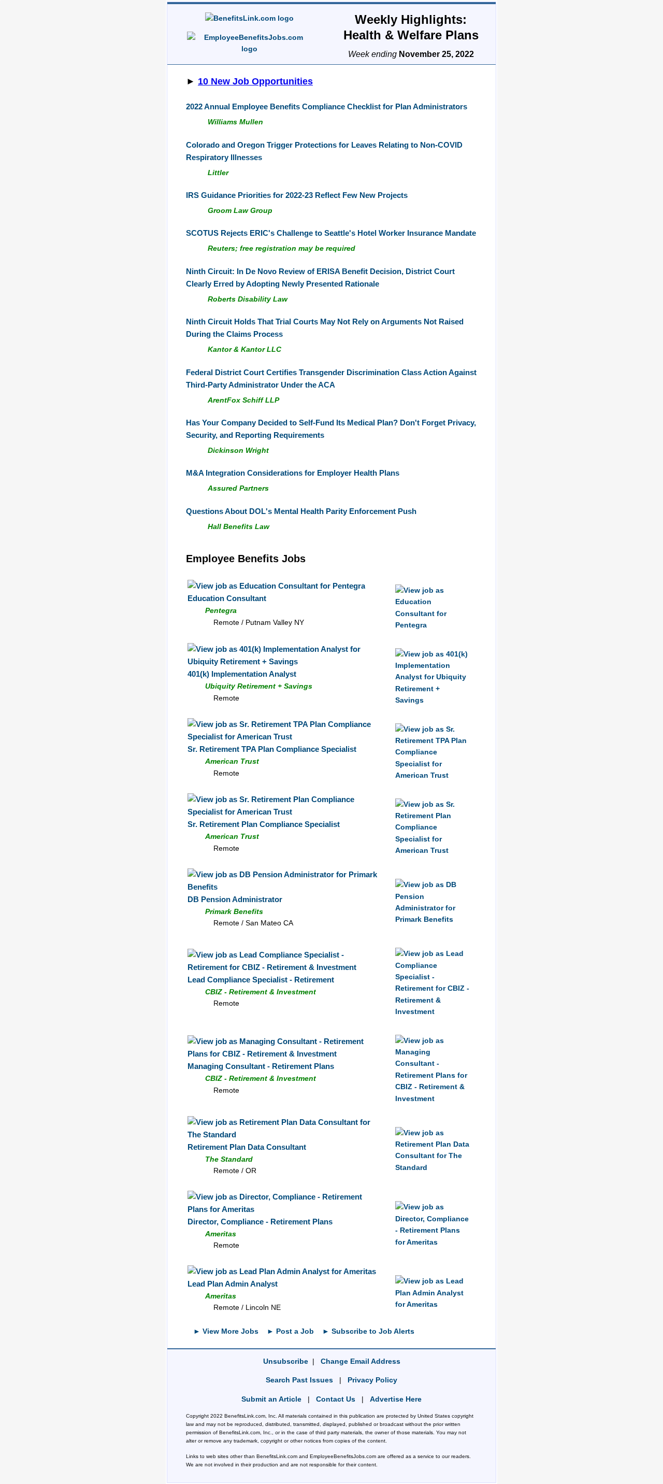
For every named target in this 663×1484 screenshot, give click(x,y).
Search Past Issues (299, 1380)
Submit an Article (271, 1399)
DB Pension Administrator (235, 899)
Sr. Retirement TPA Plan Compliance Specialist (272, 749)
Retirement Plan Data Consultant (247, 1147)
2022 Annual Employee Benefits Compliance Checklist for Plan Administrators (326, 106)
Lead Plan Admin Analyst (233, 1283)
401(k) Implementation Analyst (242, 673)
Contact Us (335, 1399)
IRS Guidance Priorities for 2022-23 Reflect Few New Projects (297, 195)
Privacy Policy (372, 1380)
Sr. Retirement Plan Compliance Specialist (264, 824)
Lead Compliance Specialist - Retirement (261, 979)
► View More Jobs (225, 1331)
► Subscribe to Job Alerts (368, 1331)
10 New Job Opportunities (255, 81)
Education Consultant (227, 598)
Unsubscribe (285, 1361)
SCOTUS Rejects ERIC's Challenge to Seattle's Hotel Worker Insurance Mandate (331, 233)
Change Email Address (360, 1361)
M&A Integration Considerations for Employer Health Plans (292, 472)
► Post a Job (290, 1331)
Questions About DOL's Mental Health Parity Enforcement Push (301, 511)
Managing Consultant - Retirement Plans (261, 1066)
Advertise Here (396, 1399)
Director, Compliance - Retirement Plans (260, 1221)
